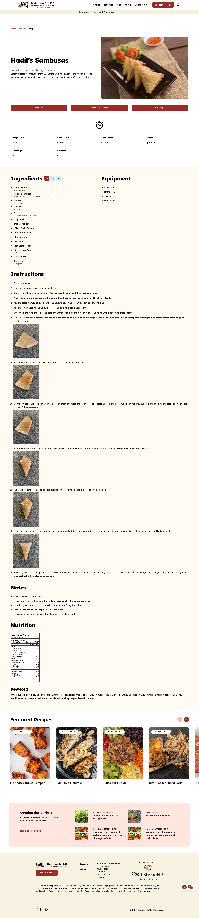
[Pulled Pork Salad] (123, 756)
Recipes (96, 4)
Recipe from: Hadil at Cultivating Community (33, 70)
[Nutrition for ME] (36, 4)
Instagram (41, 909)
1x (47, 178)
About (128, 4)
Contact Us (141, 4)
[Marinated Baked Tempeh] (30, 756)
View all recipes (111, 12)
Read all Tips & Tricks (31, 831)
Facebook (37, 909)
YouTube (46, 909)
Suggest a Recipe (163, 5)
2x (53, 178)
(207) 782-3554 (103, 874)
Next (186, 719)
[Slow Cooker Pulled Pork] (169, 756)
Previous (179, 719)
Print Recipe (39, 108)
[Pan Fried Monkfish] (76, 756)
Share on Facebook (99, 108)
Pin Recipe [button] (160, 108)
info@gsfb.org (103, 877)
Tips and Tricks (112, 4)
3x (58, 178)
